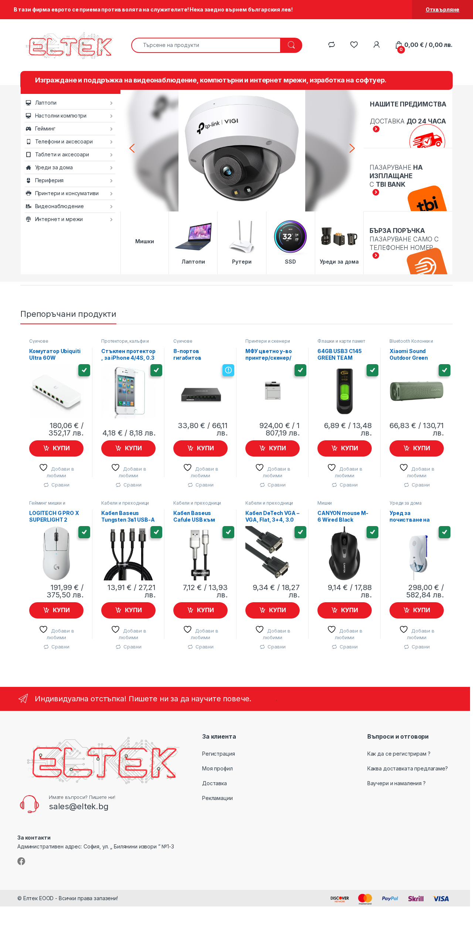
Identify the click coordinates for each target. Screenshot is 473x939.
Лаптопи (46, 102)
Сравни (60, 485)
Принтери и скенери (267, 341)
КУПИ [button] (61, 448)
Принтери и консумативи (67, 193)
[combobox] (205, 45)
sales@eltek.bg (79, 806)
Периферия (49, 180)
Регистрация (218, 753)
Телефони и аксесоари (64, 141)
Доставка (214, 783)
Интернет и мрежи (59, 219)
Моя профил (217, 768)
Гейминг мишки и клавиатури (47, 505)
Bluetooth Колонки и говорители (411, 343)
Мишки (324, 503)
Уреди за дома (54, 167)
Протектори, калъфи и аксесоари (125, 343)
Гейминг (45, 128)
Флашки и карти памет (341, 341)
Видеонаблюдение (59, 206)
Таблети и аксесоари (62, 154)
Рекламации (217, 798)
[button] (132, 148)
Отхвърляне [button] (443, 9)
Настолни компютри (61, 115)
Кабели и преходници (125, 503)
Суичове (38, 341)
